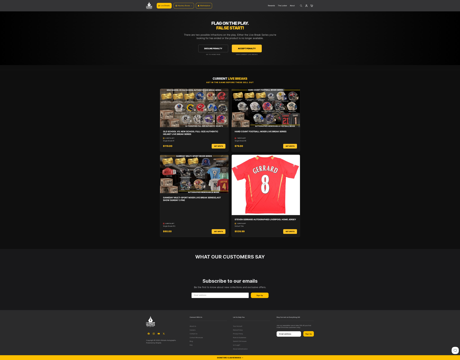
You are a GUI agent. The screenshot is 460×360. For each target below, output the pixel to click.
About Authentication (240, 349)
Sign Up (259, 295)
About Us (193, 326)
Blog (191, 341)
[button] (230, 357)
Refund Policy (238, 330)
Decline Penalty (213, 48)
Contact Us (193, 334)
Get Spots (218, 146)
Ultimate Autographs (168, 340)
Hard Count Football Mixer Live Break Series (260, 131)
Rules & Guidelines (239, 337)
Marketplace (205, 6)
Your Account (237, 326)
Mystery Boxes (184, 6)
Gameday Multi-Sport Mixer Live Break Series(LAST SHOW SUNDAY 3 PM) (192, 198)
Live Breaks (165, 6)
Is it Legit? (236, 345)
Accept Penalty (247, 48)
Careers (193, 330)
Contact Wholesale (196, 337)
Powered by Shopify (153, 343)
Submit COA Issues (240, 341)
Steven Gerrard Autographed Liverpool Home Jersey (265, 219)
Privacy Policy (238, 334)
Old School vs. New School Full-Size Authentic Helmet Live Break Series (190, 132)
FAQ (191, 345)
